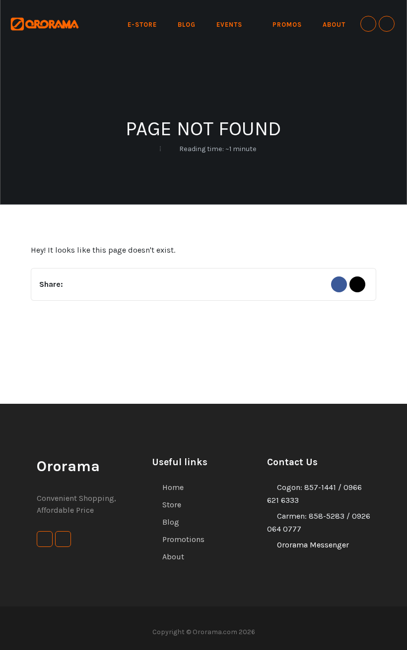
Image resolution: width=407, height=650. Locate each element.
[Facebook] (339, 284)
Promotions (183, 539)
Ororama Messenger (313, 544)
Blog (170, 522)
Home (173, 487)
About (173, 556)
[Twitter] (357, 284)
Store (171, 504)
